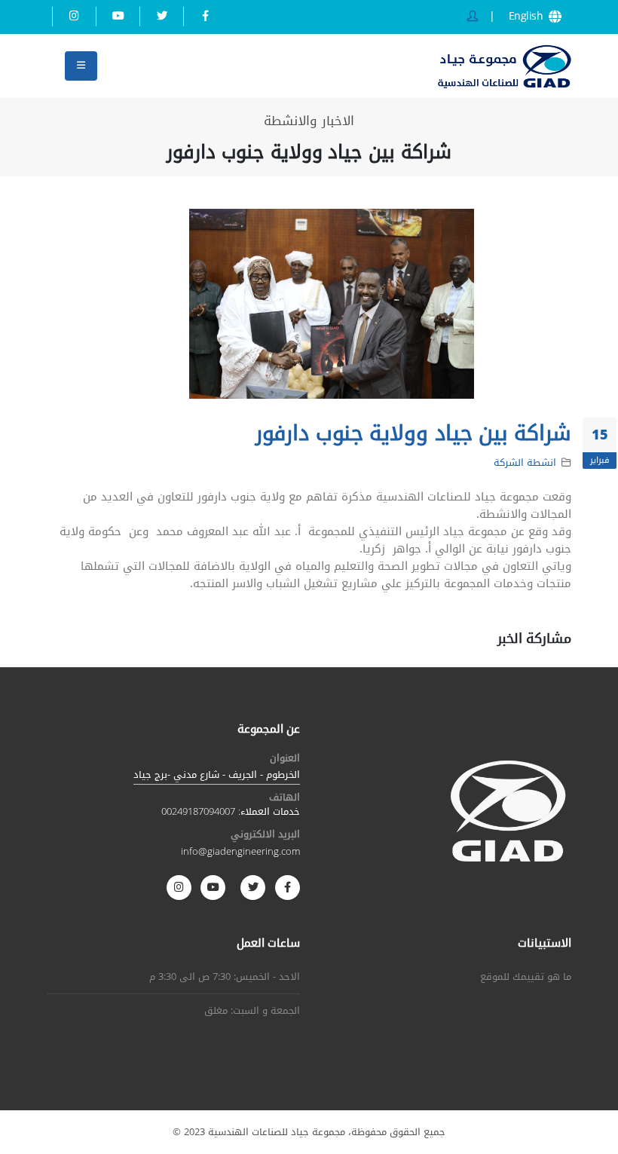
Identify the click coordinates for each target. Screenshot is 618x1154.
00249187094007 (198, 812)
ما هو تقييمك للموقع (525, 977)
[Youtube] (118, 16)
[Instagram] (74, 16)
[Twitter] (161, 16)
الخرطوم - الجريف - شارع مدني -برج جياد (216, 775)
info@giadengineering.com (240, 852)
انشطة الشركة (525, 463)
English (527, 17)
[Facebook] (205, 16)
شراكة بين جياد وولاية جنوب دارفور (413, 433)
